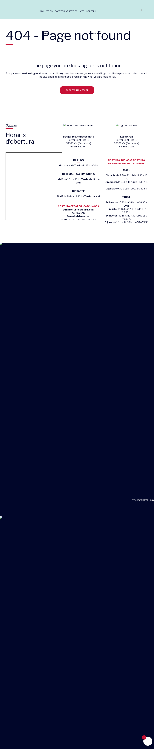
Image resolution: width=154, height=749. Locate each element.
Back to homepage (77, 90)
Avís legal (137, 500)
